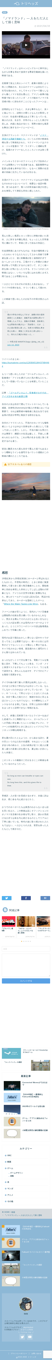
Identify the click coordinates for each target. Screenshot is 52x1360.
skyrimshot (28, 1327)
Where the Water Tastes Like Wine (21, 604)
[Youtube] (30, 1337)
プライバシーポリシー (19, 1353)
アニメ (10, 1195)
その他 (10, 1201)
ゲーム (10, 1168)
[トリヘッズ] (26, 4)
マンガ (10, 1188)
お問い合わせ (36, 1353)
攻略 (12, 1176)
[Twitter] (22, 1337)
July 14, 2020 (13, 345)
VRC (9, 1155)
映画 (4, 12)
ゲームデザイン (16, 1173)
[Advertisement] (26, 536)
